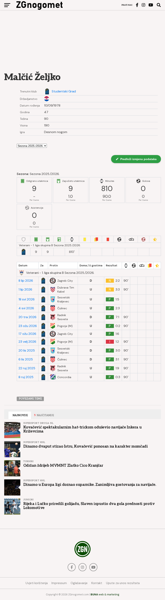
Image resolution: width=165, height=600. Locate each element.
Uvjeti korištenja (37, 583)
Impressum (59, 583)
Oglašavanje (79, 583)
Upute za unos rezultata (123, 583)
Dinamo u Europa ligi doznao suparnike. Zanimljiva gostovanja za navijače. (89, 484)
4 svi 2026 (26, 308)
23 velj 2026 (27, 342)
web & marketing (105, 594)
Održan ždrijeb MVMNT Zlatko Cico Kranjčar (63, 465)
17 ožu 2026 (27, 334)
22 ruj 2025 (27, 368)
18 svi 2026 (27, 299)
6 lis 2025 (26, 359)
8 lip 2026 (26, 281)
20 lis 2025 (27, 351)
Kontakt (96, 583)
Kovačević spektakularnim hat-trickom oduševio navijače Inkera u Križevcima (82, 429)
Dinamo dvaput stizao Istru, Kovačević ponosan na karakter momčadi (85, 446)
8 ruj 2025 (26, 377)
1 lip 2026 (25, 290)
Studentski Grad (64, 91)
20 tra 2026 (27, 317)
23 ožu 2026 (28, 326)
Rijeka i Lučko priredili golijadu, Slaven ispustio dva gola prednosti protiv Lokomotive (89, 506)
